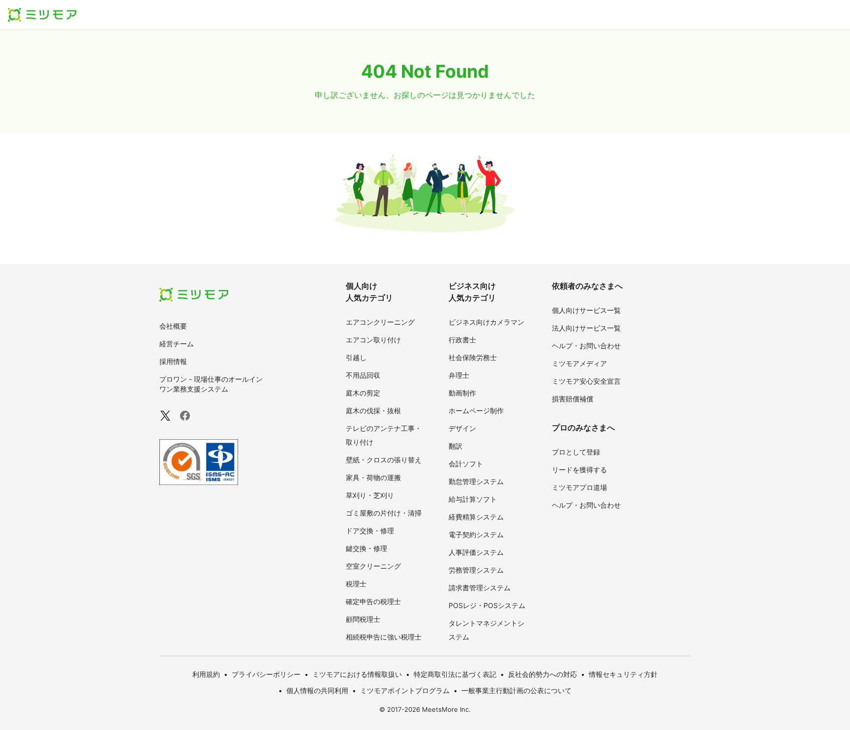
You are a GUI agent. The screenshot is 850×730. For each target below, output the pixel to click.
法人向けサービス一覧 (586, 328)
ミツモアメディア (579, 363)
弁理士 (459, 375)
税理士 (356, 583)
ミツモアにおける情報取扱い (357, 674)
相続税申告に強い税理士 (384, 637)
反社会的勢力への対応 (542, 674)
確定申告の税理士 (373, 601)
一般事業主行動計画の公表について (516, 690)
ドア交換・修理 (370, 530)
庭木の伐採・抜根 (373, 410)
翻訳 (455, 446)
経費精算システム (476, 517)
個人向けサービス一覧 (586, 310)
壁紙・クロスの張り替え (384, 460)
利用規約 (206, 674)
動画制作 (462, 393)
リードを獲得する (579, 469)
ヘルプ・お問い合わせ (586, 345)
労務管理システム (476, 570)
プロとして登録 (576, 452)
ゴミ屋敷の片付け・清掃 (384, 513)
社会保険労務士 (473, 357)
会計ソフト (466, 463)
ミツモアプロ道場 (579, 487)
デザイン (462, 428)
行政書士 (462, 339)
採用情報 (173, 361)
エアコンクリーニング (380, 322)
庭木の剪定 (363, 393)
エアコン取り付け (373, 339)
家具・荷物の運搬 (373, 477)
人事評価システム (476, 552)
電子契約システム (476, 534)
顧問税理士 (363, 619)
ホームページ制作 (476, 410)
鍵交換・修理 (366, 548)
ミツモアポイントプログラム (405, 690)
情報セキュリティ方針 (623, 674)
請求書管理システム (480, 587)
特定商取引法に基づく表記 (455, 674)
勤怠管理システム (476, 481)
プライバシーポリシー (266, 674)
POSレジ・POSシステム (487, 605)
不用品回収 (363, 375)
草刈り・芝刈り (370, 495)
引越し (356, 357)
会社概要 (173, 326)
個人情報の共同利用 (317, 690)
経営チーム (176, 343)
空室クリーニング (373, 566)
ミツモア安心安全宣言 (586, 381)
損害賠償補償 (572, 399)
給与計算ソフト (473, 499)
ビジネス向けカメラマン (486, 322)
